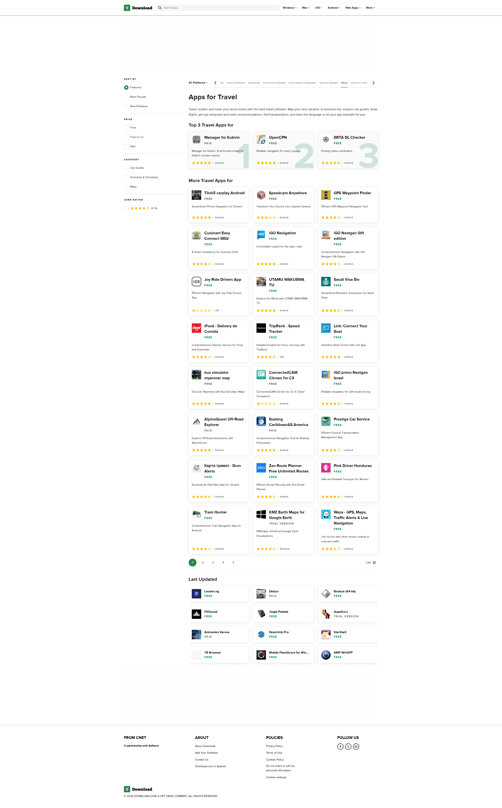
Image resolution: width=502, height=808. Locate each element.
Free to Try (137, 137)
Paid (132, 146)
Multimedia (254, 82)
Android (333, 7)
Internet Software (236, 82)
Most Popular (138, 96)
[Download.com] (138, 8)
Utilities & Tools (359, 82)
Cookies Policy (275, 759)
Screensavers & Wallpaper (302, 82)
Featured (135, 87)
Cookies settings (276, 777)
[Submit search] (160, 8)
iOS (317, 7)
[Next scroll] (373, 83)
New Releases (139, 106)
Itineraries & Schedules (144, 177)
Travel (344, 82)
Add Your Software (206, 753)
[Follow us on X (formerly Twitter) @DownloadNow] (348, 746)
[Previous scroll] (215, 83)
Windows (288, 7)
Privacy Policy (274, 746)
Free (133, 127)
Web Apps (352, 7)
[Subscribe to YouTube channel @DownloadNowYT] (356, 746)
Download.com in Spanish (210, 766)
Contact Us (201, 759)
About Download (205, 746)
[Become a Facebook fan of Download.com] (340, 746)
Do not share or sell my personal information (280, 768)
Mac (304, 7)
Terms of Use (274, 753)
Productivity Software (274, 82)
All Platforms (197, 82)
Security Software (328, 82)
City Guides (137, 168)
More (369, 7)
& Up (154, 208)
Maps (133, 186)
